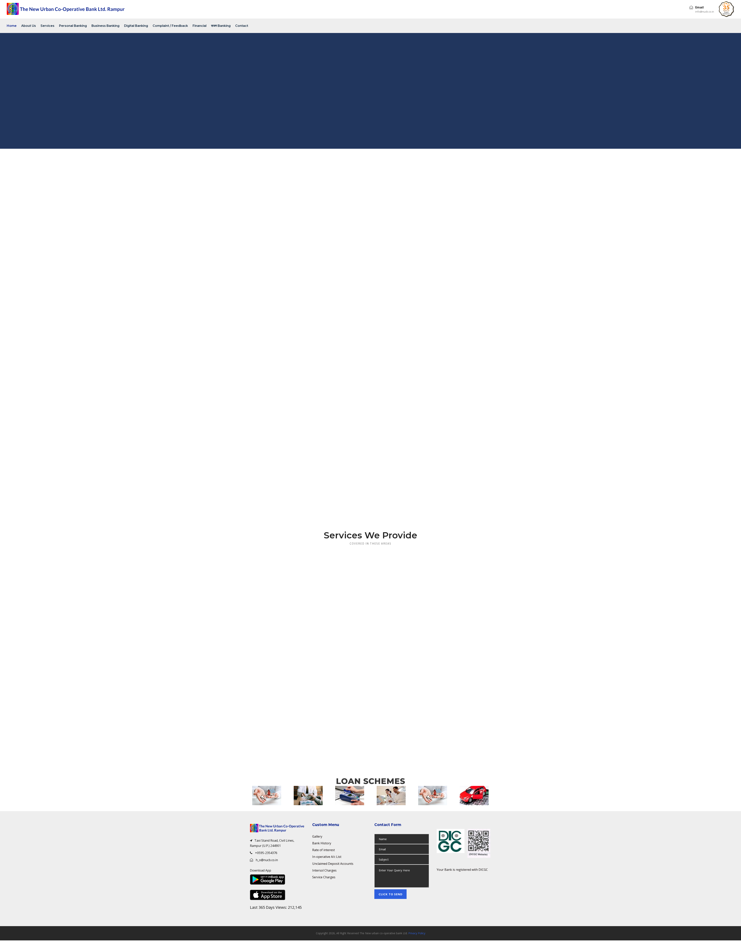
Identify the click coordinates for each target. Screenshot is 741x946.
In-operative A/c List (326, 857)
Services (47, 26)
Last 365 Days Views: (269, 907)
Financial (199, 26)
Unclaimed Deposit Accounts (332, 864)
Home (12, 26)
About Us (28, 26)
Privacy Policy (416, 938)
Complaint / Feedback (170, 26)
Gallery (317, 836)
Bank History (321, 843)
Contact (241, 26)
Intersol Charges (324, 870)
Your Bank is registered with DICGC (462, 869)
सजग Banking (221, 26)
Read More (287, 627)
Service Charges (323, 877)
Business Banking (105, 26)
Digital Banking (136, 26)
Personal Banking (73, 26)
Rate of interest (323, 850)
